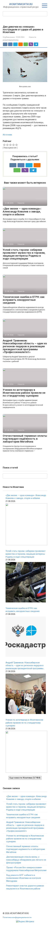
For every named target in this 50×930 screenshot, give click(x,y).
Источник (7, 134)
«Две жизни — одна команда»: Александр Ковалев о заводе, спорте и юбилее (22, 211)
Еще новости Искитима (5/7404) (25, 778)
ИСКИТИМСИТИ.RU (21, 4)
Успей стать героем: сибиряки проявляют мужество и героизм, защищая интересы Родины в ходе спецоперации (24, 254)
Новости (32, 37)
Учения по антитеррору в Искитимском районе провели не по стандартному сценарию (24, 392)
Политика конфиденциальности (17, 917)
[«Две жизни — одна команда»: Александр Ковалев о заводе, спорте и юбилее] (26, 524)
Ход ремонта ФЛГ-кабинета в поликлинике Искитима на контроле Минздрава (23, 878)
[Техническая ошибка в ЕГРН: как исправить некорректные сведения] (26, 637)
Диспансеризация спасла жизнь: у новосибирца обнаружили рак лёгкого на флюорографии (26, 860)
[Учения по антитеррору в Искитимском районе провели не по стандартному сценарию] (26, 752)
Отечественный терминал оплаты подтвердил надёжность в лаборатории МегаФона (25, 438)
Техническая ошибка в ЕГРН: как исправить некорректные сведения (23, 299)
